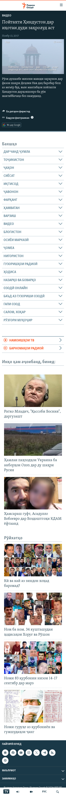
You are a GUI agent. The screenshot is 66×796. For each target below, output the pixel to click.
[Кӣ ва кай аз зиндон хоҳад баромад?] (33, 560)
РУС (44, 791)
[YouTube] (31, 792)
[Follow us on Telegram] (44, 752)
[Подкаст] (5, 760)
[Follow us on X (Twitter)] (36, 752)
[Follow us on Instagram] (29, 752)
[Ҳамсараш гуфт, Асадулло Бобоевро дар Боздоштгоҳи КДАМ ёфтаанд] (33, 493)
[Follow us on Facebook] (13, 752)
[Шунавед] (18, 792)
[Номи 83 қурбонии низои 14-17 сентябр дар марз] (33, 657)
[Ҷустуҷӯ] (57, 792)
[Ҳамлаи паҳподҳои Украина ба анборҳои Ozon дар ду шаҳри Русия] (33, 439)
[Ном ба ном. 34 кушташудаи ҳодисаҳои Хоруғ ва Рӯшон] (33, 609)
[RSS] (52, 752)
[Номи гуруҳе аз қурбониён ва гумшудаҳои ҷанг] (33, 706)
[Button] (16, 112)
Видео (6, 15)
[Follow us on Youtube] (21, 752)
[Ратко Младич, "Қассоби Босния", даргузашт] (33, 390)
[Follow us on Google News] (5, 752)
